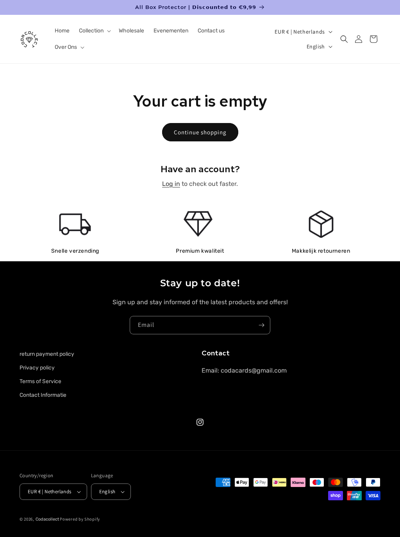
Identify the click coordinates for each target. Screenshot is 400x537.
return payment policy (47, 354)
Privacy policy (37, 367)
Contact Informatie (43, 395)
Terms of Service (40, 381)
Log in (171, 183)
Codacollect (47, 519)
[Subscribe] (261, 325)
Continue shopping (200, 132)
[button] (94, 31)
